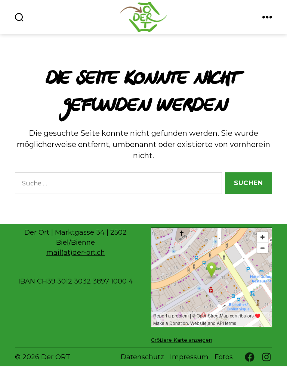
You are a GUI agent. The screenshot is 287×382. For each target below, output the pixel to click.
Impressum (189, 357)
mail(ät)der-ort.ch (75, 252)
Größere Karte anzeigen (181, 340)
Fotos (224, 357)
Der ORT (55, 357)
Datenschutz (142, 357)
